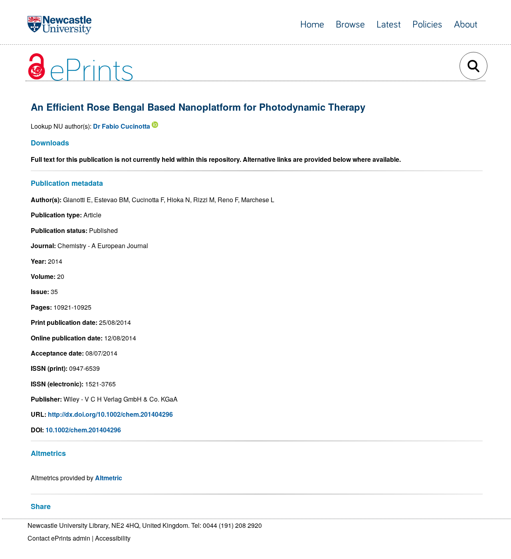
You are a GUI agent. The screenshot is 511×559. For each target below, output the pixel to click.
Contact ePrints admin (59, 538)
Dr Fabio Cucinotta (121, 126)
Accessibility (113, 538)
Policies (427, 25)
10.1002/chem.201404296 (83, 429)
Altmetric (108, 477)
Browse (350, 25)
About (465, 25)
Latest (388, 25)
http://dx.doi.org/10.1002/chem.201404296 (110, 414)
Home (312, 25)
